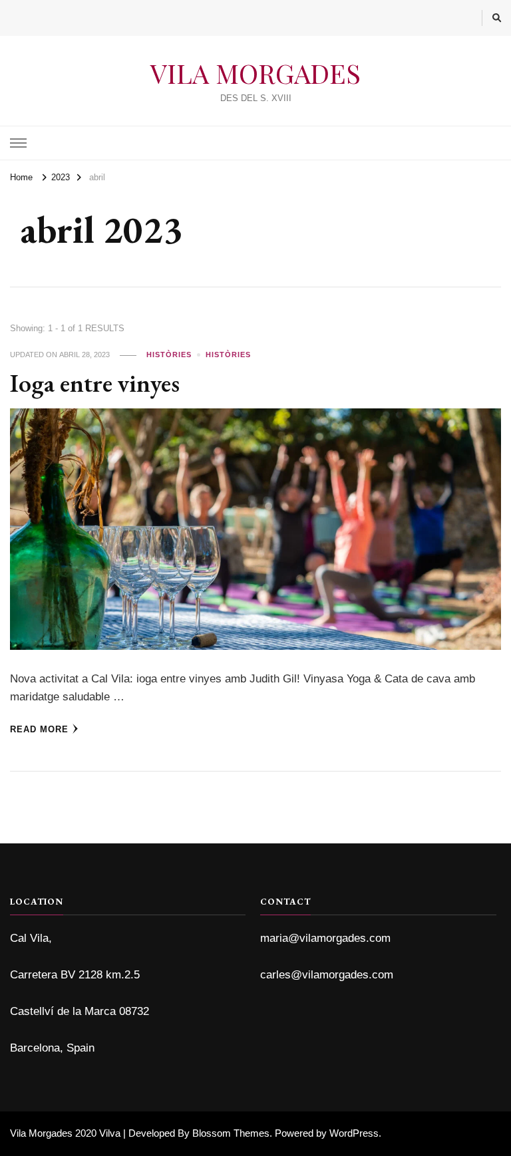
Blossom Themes (230, 1133)
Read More (39, 729)
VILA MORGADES (255, 72)
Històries (169, 355)
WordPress (354, 1133)
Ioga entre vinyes (95, 382)
